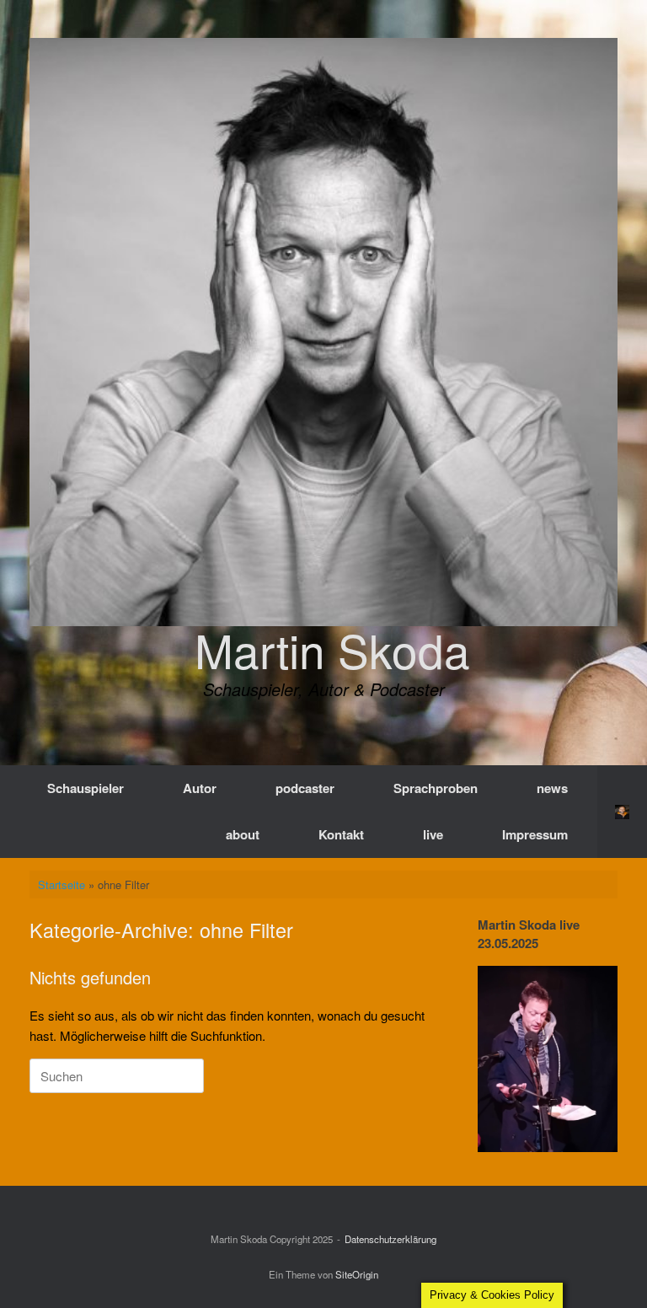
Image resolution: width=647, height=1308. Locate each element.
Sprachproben (435, 788)
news (552, 788)
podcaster (304, 788)
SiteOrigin (356, 1274)
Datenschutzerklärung (390, 1239)
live (433, 834)
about (242, 834)
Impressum (535, 834)
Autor (200, 788)
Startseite (61, 884)
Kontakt (341, 834)
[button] (622, 811)
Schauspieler (85, 788)
